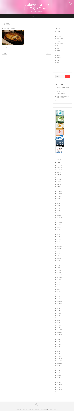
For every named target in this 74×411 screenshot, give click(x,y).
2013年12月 (59, 358)
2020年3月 (59, 181)
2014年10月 (59, 334)
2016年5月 (59, 289)
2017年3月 (59, 267)
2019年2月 (59, 212)
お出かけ (32, 16)
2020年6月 (59, 179)
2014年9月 (59, 337)
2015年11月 (59, 303)
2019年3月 (59, 210)
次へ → (48, 53)
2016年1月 (59, 298)
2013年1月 (59, 382)
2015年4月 (59, 320)
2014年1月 (59, 356)
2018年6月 (59, 231)
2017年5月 (59, 263)
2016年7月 (59, 284)
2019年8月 (59, 198)
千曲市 (58, 45)
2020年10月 (59, 169)
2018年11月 (59, 220)
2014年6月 (59, 344)
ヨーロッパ (59, 36)
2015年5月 (59, 317)
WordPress (56, 409)
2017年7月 (59, 258)
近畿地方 (58, 57)
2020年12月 (59, 165)
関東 (58, 62)
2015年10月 (59, 305)
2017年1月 (59, 272)
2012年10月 (59, 389)
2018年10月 (59, 222)
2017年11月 (59, 248)
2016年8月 (59, 282)
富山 (58, 53)
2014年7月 (59, 341)
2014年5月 (59, 346)
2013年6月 (59, 372)
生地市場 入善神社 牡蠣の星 (63, 87)
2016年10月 (59, 277)
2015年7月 (59, 313)
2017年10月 (59, 251)
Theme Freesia (43, 409)
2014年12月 (59, 329)
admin (4, 28)
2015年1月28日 (11, 28)
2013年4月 (59, 377)
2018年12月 (59, 217)
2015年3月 (59, 322)
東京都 (58, 55)
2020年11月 (59, 167)
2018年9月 (59, 224)
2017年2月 (59, 270)
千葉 (58, 48)
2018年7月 (59, 229)
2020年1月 (59, 186)
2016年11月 (59, 274)
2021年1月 (59, 162)
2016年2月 (59, 296)
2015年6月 (59, 315)
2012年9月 (59, 391)
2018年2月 (59, 241)
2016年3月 (59, 294)
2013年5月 (59, 375)
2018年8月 (59, 227)
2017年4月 (59, 265)
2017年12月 (59, 246)
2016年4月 (59, 291)
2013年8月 (59, 368)
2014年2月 (59, 353)
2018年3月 (59, 239)
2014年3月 (59, 351)
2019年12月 (59, 189)
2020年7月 (59, 177)
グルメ (27, 16)
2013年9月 (59, 365)
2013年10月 (59, 363)
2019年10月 (59, 193)
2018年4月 (59, 236)
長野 (58, 60)
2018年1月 (59, 243)
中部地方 (58, 41)
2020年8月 (59, 174)
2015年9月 (59, 308)
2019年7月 (59, 200)
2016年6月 (59, 286)
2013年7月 (59, 370)
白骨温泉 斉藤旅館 (61, 93)
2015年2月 (59, 325)
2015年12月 (59, 301)
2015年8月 (59, 310)
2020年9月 (59, 172)
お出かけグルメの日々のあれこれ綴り (37, 6)
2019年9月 (59, 196)
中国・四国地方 (60, 38)
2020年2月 (59, 184)
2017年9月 (59, 253)
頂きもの (44, 16)
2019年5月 (59, 205)
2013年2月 (59, 379)
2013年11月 (59, 360)
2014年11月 (59, 332)
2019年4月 (59, 208)
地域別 (38, 16)
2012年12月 (59, 384)
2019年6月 (59, 203)
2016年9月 (59, 279)
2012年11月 (59, 387)
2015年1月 (59, 327)
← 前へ (4, 53)
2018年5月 (59, 234)
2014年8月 (59, 339)
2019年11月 (59, 191)
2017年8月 (59, 255)
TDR (58, 100)
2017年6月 (59, 260)
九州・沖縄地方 (60, 43)
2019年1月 (59, 215)
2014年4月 (59, 348)
